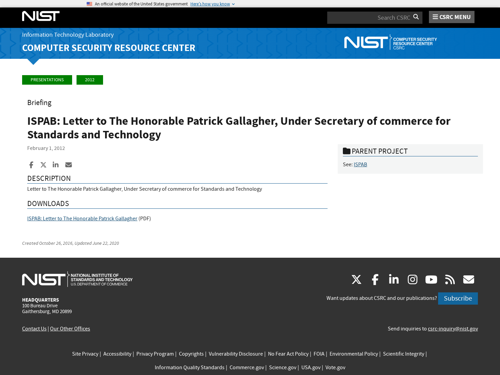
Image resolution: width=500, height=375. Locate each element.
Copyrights (191, 354)
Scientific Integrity (403, 354)
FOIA (319, 354)
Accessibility (117, 354)
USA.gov (310, 367)
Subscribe (458, 298)
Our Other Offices (70, 328)
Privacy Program (155, 354)
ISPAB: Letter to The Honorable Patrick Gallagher (82, 218)
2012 (90, 79)
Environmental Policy (354, 354)
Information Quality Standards (189, 367)
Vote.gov (335, 367)
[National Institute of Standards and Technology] (77, 278)
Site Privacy (85, 354)
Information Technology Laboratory (68, 35)
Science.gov (282, 367)
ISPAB (360, 164)
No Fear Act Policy (288, 354)
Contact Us (34, 328)
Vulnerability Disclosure (236, 354)
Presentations (47, 79)
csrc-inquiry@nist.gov (453, 328)
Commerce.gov (247, 367)
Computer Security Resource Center (108, 47)
